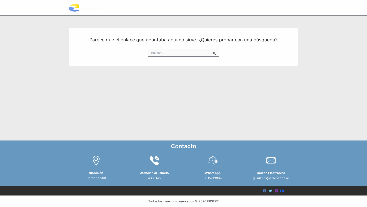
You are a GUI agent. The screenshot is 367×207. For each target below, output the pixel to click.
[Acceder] (282, 191)
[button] (228, 7)
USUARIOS (243, 7)
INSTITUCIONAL (215, 7)
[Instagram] (276, 191)
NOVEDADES (286, 7)
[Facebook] (264, 191)
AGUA (264, 7)
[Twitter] (270, 191)
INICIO (193, 7)
